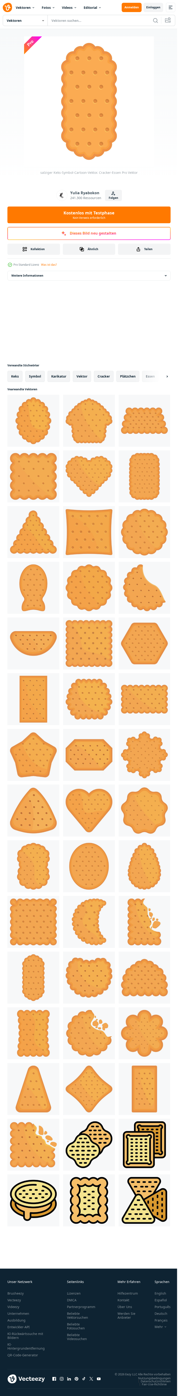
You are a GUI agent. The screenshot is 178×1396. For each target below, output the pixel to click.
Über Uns (125, 1307)
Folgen (113, 198)
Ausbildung (16, 1320)
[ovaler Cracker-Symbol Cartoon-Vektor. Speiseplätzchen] (89, 866)
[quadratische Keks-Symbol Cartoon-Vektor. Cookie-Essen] (33, 1145)
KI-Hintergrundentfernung (26, 1346)
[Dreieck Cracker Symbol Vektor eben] (144, 1200)
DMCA (71, 1300)
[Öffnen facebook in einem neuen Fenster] (54, 1381)
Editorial (90, 7)
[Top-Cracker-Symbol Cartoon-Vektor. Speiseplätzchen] (33, 421)
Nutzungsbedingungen (151, 1382)
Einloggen (153, 7)
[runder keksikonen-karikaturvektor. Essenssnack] (89, 588)
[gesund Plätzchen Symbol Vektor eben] (33, 1200)
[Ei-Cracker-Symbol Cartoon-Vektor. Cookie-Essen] (144, 866)
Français (157, 1320)
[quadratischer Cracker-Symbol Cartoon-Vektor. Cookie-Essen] (89, 643)
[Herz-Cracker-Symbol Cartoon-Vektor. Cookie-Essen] (89, 476)
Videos (67, 7)
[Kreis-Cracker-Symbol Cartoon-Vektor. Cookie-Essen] (144, 532)
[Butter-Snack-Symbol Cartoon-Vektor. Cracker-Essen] (144, 978)
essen (150, 376)
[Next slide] (159, 376)
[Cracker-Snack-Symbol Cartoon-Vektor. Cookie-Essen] (33, 699)
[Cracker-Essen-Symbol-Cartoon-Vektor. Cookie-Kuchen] (144, 421)
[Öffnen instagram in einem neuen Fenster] (62, 1381)
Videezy (13, 1307)
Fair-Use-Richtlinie (150, 1388)
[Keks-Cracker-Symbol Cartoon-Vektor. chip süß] (144, 811)
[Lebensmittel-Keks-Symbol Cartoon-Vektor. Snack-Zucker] (144, 588)
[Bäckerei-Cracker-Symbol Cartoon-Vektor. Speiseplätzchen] (33, 866)
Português (159, 1307)
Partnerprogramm (81, 1307)
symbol (35, 376)
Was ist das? (49, 265)
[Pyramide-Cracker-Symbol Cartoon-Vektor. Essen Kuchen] (33, 532)
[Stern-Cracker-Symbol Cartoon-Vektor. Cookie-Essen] (89, 1089)
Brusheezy (15, 1293)
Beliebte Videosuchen (77, 1337)
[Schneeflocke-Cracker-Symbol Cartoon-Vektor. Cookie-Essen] (144, 755)
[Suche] (155, 20)
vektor (81, 376)
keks (15, 376)
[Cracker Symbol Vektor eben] (89, 1200)
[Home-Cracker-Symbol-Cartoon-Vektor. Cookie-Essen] (89, 978)
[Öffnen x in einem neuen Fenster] (91, 1381)
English (157, 1293)
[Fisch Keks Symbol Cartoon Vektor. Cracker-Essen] (33, 588)
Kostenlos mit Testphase (89, 215)
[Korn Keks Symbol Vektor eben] (89, 1145)
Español (157, 1300)
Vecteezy (14, 1300)
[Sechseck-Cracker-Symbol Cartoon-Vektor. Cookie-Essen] (144, 643)
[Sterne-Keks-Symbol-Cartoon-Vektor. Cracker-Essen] (33, 755)
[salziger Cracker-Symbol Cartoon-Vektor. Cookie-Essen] (33, 476)
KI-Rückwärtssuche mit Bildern (25, 1335)
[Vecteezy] (7, 7)
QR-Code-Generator (22, 1355)
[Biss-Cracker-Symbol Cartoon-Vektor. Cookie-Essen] (89, 1033)
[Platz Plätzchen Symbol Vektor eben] (144, 1145)
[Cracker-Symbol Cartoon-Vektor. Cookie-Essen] (144, 922)
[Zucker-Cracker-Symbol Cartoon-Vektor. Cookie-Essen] (89, 755)
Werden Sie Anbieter (126, 1315)
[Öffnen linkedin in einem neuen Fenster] (69, 1381)
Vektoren (23, 7)
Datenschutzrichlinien (152, 1385)
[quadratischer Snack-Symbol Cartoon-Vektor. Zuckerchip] (89, 532)
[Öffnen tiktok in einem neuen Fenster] (84, 1381)
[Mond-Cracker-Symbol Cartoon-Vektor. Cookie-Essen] (89, 922)
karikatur (58, 376)
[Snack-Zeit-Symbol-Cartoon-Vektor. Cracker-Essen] (33, 643)
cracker (104, 376)
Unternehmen (18, 1313)
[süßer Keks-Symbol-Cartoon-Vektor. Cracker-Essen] (33, 811)
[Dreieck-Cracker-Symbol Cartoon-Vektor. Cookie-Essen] (33, 1089)
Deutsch (157, 1313)
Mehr (155, 1327)
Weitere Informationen (27, 276)
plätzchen (128, 376)
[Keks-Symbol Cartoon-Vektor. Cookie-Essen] (144, 699)
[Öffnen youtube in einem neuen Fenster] (99, 1381)
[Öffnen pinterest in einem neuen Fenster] (76, 1381)
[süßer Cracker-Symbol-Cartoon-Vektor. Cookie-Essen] (144, 476)
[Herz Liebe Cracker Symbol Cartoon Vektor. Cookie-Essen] (89, 811)
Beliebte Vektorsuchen (77, 1315)
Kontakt (123, 1300)
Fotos (46, 7)
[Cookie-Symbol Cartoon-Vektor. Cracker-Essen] (144, 1089)
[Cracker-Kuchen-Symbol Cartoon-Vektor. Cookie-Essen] (89, 699)
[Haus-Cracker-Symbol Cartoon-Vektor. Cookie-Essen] (89, 421)
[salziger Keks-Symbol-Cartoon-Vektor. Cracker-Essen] (33, 978)
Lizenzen (74, 1293)
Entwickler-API (18, 1327)
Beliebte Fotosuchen (76, 1326)
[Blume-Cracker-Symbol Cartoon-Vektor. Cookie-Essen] (144, 1033)
